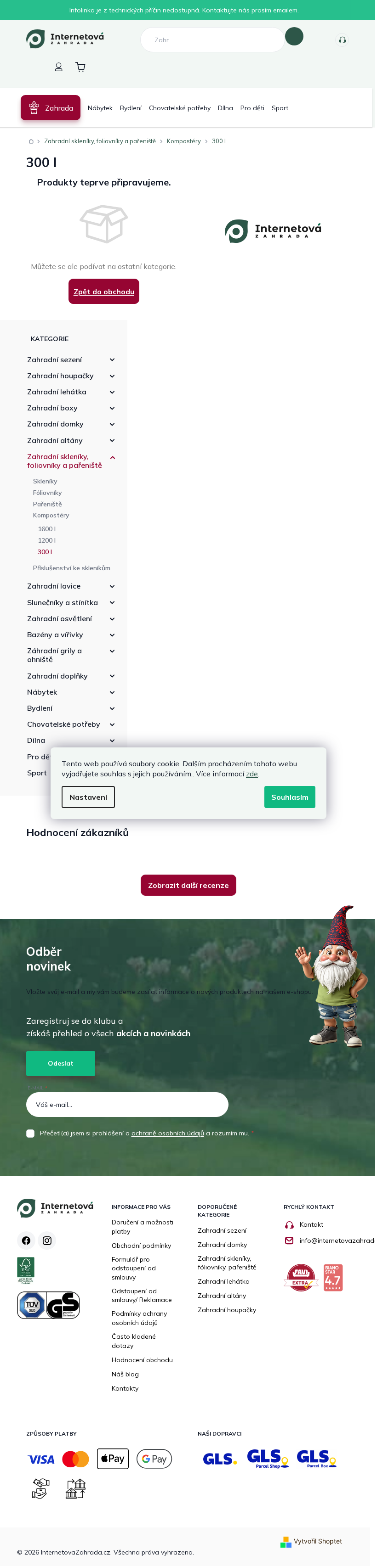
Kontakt (308, 1224)
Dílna (32, 740)
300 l (41, 552)
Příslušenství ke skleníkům (68, 568)
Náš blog (122, 1374)
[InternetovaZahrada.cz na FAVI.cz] (300, 1281)
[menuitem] (46, 107)
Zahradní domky (51, 423)
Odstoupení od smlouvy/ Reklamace (139, 1295)
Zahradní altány (51, 440)
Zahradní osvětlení (55, 618)
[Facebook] (22, 1240)
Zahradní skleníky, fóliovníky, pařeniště (223, 1263)
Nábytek (38, 691)
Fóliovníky (43, 492)
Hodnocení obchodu (139, 1360)
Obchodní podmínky (138, 1245)
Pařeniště (43, 504)
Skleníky (41, 481)
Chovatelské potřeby (60, 724)
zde (249, 773)
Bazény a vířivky (51, 634)
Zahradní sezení (50, 359)
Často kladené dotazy (131, 1341)
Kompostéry (47, 515)
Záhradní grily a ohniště (50, 655)
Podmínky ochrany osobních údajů (136, 1318)
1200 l (43, 540)
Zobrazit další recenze (185, 885)
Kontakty (338, 40)
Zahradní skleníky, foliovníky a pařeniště (60, 461)
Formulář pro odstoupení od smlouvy (131, 1268)
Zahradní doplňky (53, 675)
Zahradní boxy (48, 407)
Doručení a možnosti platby (139, 1226)
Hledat (291, 36)
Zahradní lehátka (53, 391)
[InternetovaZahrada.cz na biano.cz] (332, 1281)
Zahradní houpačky (56, 375)
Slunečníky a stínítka (58, 602)
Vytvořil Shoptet (314, 1541)
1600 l (43, 529)
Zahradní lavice (50, 585)
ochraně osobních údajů (164, 1133)
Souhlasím (286, 797)
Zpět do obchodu (100, 291)
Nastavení (85, 797)
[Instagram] (43, 1240)
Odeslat (57, 1063)
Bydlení (36, 708)
